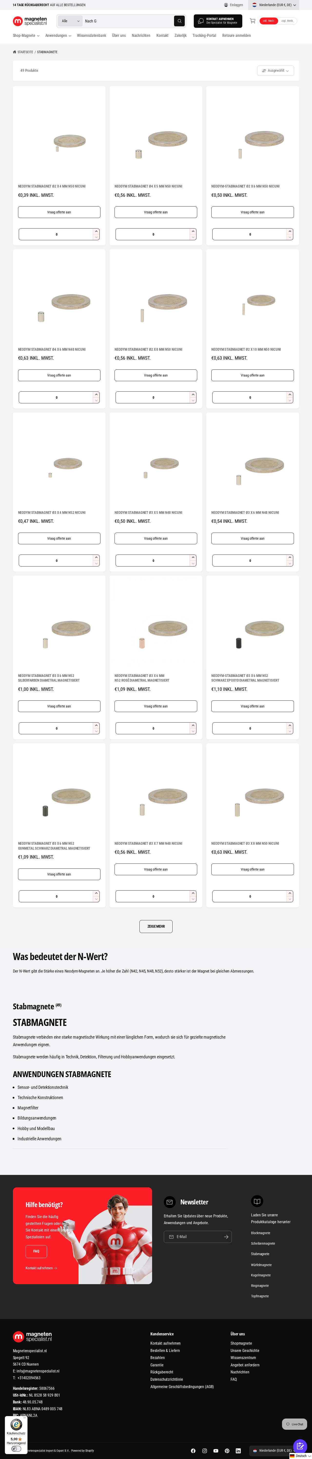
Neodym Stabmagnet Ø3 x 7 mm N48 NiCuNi (148, 843)
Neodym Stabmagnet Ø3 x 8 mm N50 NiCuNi (245, 843)
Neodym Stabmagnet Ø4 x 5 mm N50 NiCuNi (148, 186)
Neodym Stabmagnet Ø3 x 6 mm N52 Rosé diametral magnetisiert (142, 678)
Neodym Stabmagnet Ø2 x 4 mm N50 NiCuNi (52, 186)
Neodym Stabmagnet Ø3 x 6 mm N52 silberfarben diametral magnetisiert (49, 678)
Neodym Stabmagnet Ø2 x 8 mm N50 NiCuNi (148, 349)
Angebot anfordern (245, 1365)
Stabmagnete (47, 52)
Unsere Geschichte (245, 1350)
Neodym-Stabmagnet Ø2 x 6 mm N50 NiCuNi (245, 186)
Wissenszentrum (243, 1357)
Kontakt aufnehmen (39, 1268)
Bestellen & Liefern (165, 1350)
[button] (253, 21)
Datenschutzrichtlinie (166, 1379)
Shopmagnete (241, 1343)
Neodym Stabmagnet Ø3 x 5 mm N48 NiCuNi (148, 512)
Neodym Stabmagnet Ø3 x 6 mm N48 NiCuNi (245, 512)
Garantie (157, 1365)
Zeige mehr (156, 926)
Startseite (25, 52)
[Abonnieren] (226, 1237)
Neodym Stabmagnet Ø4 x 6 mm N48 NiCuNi (52, 349)
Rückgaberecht (161, 1372)
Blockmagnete (260, 1233)
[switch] (16, 1449)
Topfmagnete (260, 1296)
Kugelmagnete (261, 1275)
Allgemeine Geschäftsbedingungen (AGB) (182, 1386)
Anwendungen (56, 35)
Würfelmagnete (261, 1265)
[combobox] (135, 21)
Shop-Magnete (24, 35)
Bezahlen (157, 1357)
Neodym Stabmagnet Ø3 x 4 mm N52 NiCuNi (52, 512)
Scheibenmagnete (263, 1243)
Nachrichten (240, 1372)
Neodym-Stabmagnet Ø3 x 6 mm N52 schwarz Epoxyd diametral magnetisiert (245, 678)
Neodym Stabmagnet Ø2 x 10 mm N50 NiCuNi (246, 349)
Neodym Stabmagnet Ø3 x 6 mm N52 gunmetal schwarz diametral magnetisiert (54, 846)
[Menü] (25, 1419)
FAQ (36, 1251)
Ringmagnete (260, 1286)
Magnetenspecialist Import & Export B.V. (45, 1450)
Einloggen (236, 5)
